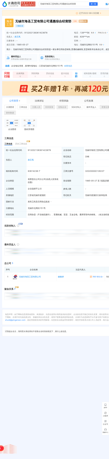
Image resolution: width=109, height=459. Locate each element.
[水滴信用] (11, 4)
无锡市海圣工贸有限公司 (30, 276)
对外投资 (49, 107)
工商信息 (23, 107)
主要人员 (36, 107)
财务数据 (10, 112)
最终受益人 (91, 107)
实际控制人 (76, 107)
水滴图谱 (10, 107)
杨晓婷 (61, 276)
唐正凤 (17, 36)
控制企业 (62, 107)
